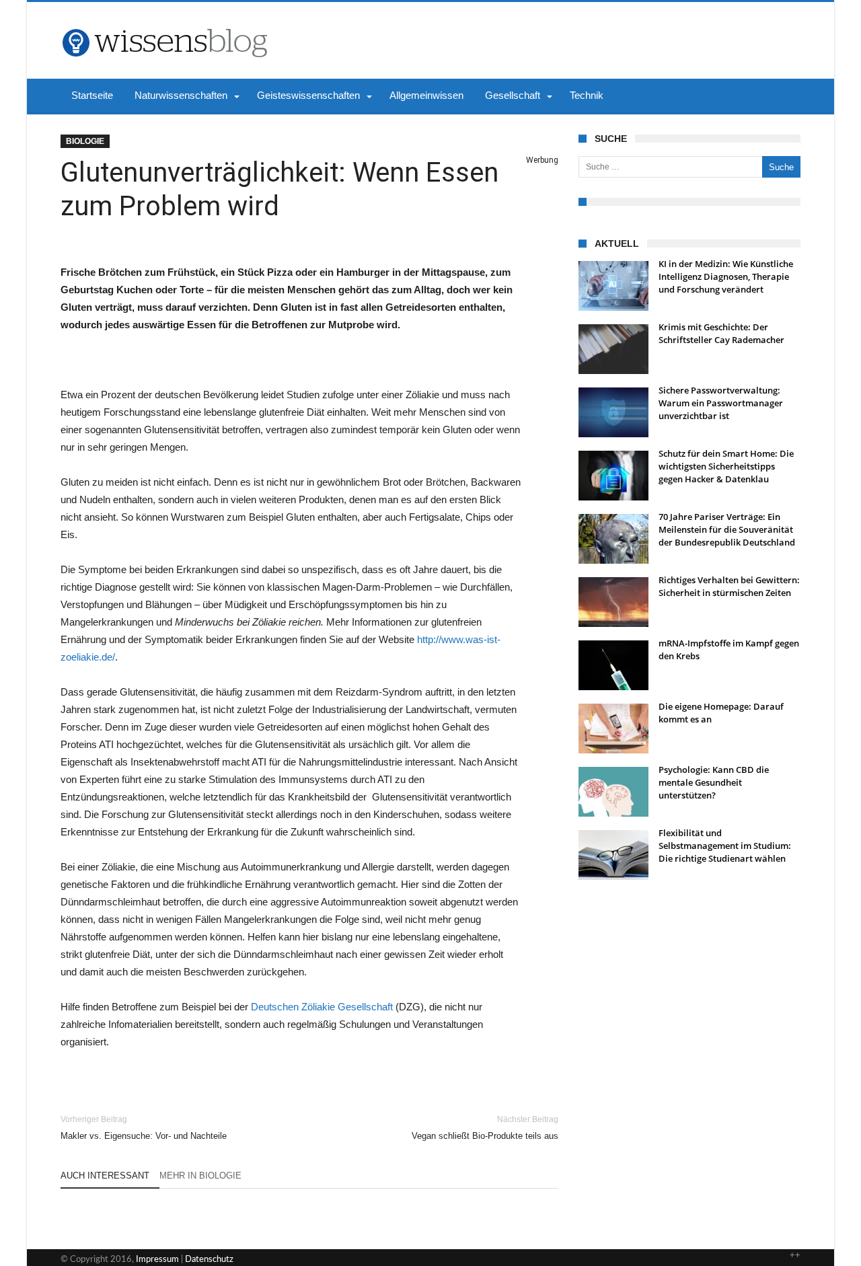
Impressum (157, 1259)
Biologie (85, 141)
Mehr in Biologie (200, 1175)
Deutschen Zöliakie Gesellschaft (322, 1006)
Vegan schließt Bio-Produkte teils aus (485, 1128)
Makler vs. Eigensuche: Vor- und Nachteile (144, 1128)
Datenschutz (209, 1259)
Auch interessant (105, 1175)
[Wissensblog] (164, 22)
